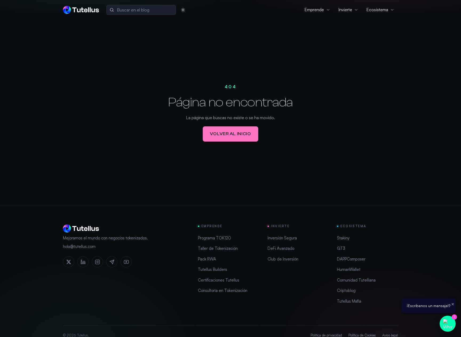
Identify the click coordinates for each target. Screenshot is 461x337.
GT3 (341, 248)
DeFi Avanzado (281, 248)
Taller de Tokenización (218, 248)
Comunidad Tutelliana (356, 280)
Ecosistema (377, 9)
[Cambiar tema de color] (183, 9)
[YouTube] (126, 261)
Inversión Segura (282, 237)
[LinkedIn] (83, 261)
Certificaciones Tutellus (218, 280)
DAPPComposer (351, 259)
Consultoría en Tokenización (222, 290)
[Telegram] (111, 261)
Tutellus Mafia (349, 301)
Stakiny (343, 237)
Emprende (314, 9)
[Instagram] (97, 261)
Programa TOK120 (214, 237)
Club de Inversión (283, 259)
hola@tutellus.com (79, 246)
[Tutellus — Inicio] (81, 10)
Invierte (345, 9)
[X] (68, 261)
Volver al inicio (230, 133)
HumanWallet (348, 269)
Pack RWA (207, 259)
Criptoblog (346, 290)
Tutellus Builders (212, 269)
